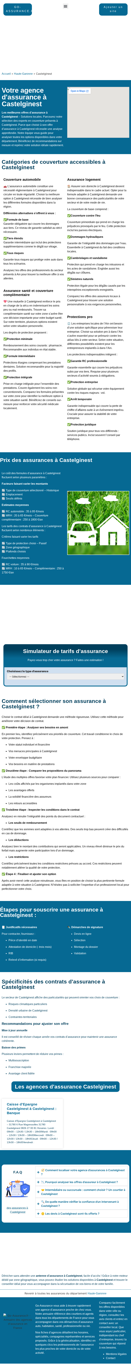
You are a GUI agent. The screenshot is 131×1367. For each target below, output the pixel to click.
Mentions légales (116, 1354)
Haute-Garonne (23, 73)
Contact (110, 1358)
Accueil (6, 73)
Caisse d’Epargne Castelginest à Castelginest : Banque (31, 1108)
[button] (65, 6)
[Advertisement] (65, 44)
